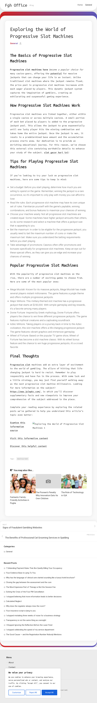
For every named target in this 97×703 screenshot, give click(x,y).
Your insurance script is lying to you (21, 611)
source (17, 426)
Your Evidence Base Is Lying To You (21, 573)
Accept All (49, 693)
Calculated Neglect (14, 601)
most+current (22, 459)
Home (80, 5)
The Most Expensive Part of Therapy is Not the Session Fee (31, 587)
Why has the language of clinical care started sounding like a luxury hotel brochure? (40, 578)
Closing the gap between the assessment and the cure (28, 582)
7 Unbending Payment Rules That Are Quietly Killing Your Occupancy (34, 568)
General (88, 5)
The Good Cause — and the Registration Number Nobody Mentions (34, 634)
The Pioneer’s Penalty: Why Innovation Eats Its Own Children (47, 495)
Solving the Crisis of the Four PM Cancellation (25, 592)
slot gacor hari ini (56, 152)
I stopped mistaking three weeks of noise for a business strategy (33, 615)
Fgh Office (16, 5)
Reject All (33, 693)
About (11, 662)
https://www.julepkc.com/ (25, 391)
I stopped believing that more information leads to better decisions (34, 596)
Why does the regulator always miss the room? (25, 606)
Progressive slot (20, 364)
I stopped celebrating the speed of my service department (30, 630)
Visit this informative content (29, 438)
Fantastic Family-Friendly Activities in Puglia (19, 500)
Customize (16, 693)
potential (56, 73)
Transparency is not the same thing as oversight (26, 620)
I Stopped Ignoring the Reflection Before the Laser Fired (29, 625)
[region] (33, 683)
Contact (12, 667)
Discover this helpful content (28, 446)
